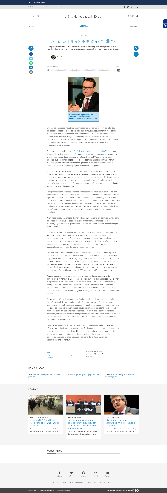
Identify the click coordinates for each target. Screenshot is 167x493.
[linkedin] (138, 7)
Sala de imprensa (92, 482)
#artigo (48, 355)
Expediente (58, 7)
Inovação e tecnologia (39, 417)
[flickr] (134, 7)
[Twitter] (31, 58)
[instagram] (131, 7)
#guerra (72, 355)
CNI (33, 2)
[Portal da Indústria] (29, 2)
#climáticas (50, 357)
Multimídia (47, 7)
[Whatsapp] (31, 63)
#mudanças (59, 355)
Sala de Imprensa (34, 7)
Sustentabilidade (75, 417)
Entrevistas (63, 482)
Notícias (55, 482)
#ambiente (66, 355)
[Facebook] (31, 54)
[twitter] (128, 7)
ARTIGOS (83, 26)
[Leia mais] (45, 404)
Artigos (32, 375)
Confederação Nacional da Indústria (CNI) (91, 151)
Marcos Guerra (61, 57)
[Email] (31, 72)
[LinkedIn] (31, 67)
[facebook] (125, 7)
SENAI (43, 2)
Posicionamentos (112, 417)
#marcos (53, 355)
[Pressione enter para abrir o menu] (29, 16)
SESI (38, 2)
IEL (48, 2)
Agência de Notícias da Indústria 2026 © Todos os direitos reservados (49, 490)
